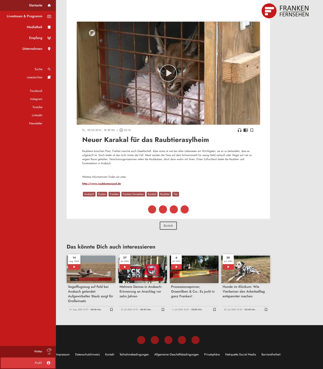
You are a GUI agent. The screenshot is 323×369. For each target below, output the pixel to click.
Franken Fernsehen (133, 194)
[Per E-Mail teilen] (185, 209)
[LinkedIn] (182, 340)
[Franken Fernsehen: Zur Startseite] (285, 10)
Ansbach (89, 194)
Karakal (152, 194)
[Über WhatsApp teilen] (174, 209)
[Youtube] (168, 340)
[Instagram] (155, 340)
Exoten (102, 194)
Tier (176, 194)
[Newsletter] (195, 340)
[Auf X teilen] (163, 209)
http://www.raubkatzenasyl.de (101, 184)
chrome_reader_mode (245, 130)
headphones (239, 130)
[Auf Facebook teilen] (152, 209)
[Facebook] (141, 340)
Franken (114, 194)
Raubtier (165, 194)
